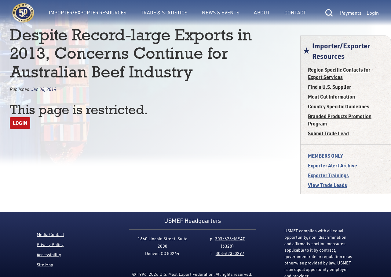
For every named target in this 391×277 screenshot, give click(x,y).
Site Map (45, 264)
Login (373, 13)
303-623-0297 (230, 253)
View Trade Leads (327, 185)
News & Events (220, 12)
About (262, 12)
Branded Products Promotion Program (339, 120)
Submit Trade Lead (328, 133)
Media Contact (50, 234)
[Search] (329, 13)
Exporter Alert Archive (332, 165)
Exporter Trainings (328, 175)
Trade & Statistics (164, 12)
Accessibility (49, 254)
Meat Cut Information (331, 96)
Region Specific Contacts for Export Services (339, 73)
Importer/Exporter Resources (87, 12)
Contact (295, 12)
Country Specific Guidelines (338, 106)
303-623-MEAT (230, 238)
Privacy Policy (50, 244)
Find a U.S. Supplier (329, 87)
